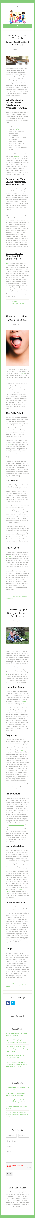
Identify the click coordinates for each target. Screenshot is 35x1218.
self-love (18, 129)
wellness (17, 305)
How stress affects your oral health (17, 318)
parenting (21, 985)
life (6, 674)
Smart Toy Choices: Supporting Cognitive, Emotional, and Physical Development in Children (16, 1064)
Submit (9, 1174)
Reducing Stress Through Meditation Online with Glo (17, 40)
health (14, 303)
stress (13, 305)
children (14, 985)
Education (14, 301)
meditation (18, 303)
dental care (15, 596)
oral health (24, 596)
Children (14, 983)
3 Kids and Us (17, 17)
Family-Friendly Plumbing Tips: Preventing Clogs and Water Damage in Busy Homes (17, 1049)
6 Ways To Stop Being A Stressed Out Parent (17, 613)
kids (18, 985)
